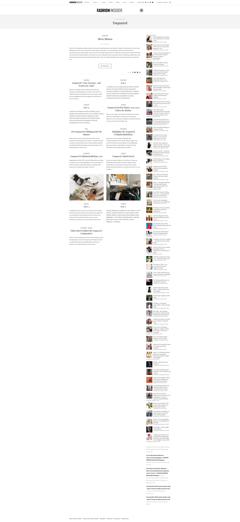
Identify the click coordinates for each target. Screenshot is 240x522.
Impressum (117, 518)
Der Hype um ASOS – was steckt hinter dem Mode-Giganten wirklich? (160, 266)
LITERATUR (140, 2)
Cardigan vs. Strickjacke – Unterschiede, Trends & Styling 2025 (161, 305)
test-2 (123, 206)
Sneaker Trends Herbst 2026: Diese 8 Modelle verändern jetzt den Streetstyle (162, 87)
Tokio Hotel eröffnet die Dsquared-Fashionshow (86, 232)
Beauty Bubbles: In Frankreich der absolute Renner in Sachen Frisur (161, 38)
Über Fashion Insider (75, 518)
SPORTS (118, 2)
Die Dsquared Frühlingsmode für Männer (86, 133)
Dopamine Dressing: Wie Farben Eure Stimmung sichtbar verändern (162, 346)
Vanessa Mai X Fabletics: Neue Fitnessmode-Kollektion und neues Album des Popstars (161, 379)
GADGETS (131, 2)
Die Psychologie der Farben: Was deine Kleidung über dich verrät (161, 217)
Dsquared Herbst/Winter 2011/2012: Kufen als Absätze (123, 109)
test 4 (123, 82)
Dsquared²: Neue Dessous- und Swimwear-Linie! (86, 84)
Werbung (109, 518)
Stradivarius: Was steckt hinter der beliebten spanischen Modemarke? (161, 209)
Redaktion (103, 518)
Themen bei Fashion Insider (91, 518)
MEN (86, 128)
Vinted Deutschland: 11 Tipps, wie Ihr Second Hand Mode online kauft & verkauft (161, 72)
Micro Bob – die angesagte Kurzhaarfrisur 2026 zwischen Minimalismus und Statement (161, 312)
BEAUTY (95, 2)
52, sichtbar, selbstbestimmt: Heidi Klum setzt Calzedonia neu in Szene (162, 371)
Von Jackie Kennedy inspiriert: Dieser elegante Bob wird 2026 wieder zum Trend (158, 449)
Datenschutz (125, 518)
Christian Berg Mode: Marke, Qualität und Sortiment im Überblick (161, 95)
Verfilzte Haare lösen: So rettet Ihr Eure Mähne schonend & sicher (161, 320)
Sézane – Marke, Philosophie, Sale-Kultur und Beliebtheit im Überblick (161, 421)
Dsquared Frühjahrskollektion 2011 (86, 156)
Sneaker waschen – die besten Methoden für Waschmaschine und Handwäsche (161, 152)
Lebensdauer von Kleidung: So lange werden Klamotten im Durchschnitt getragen (161, 413)
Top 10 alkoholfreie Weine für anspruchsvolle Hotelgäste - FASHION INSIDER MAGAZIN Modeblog (157, 458)
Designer (105, 35)
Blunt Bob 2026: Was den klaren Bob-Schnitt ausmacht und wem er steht (162, 103)
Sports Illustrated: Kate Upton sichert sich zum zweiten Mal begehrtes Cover (161, 46)
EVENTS (104, 2)
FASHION (86, 2)
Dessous (86, 79)
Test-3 (86, 206)
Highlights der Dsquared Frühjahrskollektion (123, 133)
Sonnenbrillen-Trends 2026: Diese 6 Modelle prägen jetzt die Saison (162, 225)
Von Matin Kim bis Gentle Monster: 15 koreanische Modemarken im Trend (160, 136)
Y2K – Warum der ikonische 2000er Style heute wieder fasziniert (160, 176)
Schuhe (123, 104)
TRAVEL (111, 2)
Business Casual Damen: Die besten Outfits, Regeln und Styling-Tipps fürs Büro (161, 405)
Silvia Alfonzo (105, 39)
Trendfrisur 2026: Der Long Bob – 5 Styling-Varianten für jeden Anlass (161, 241)
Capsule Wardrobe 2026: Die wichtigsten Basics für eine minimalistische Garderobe (161, 387)
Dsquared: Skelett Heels (123, 156)
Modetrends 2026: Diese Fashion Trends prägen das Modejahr (160, 168)
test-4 (86, 107)
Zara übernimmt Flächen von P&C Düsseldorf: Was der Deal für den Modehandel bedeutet (161, 121)
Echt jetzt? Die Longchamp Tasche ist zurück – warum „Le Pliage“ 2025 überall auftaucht (161, 144)
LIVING (124, 2)
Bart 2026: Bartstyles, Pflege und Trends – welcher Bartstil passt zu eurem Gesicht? (161, 193)
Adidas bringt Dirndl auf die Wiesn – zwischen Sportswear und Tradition (161, 289)
